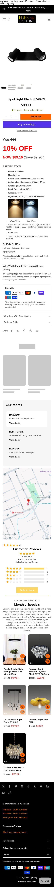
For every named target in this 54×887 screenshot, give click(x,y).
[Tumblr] (35, 786)
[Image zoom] (27, 56)
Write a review (27, 590)
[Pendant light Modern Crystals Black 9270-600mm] (39, 649)
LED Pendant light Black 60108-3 (13, 721)
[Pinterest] (16, 786)
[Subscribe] (47, 854)
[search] (9, 19)
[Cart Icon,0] (48, 19)
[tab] (4, 663)
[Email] (3, 793)
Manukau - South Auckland (15, 809)
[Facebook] (9, 786)
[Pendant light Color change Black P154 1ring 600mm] (14, 649)
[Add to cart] (47, 661)
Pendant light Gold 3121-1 (38, 721)
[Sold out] (22, 661)
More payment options (27, 130)
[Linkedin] (47, 786)
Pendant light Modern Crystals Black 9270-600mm (39, 671)
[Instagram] (22, 786)
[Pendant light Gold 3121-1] (39, 700)
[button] (35, 117)
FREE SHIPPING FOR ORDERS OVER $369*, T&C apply (28, 9)
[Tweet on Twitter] (18, 331)
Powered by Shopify (27, 881)
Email (6, 854)
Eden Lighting (30, 877)
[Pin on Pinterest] (24, 331)
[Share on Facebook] (11, 331)
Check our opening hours (14, 832)
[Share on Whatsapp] (31, 331)
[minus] (6, 116)
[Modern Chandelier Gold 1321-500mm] (14, 748)
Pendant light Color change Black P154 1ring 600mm (14, 671)
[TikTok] (28, 786)
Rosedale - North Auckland (15, 813)
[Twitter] (3, 786)
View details (14, 423)
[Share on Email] (37, 331)
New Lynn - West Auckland (15, 817)
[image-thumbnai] (3, 88)
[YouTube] (41, 786)
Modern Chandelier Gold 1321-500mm (13, 769)
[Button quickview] (22, 656)
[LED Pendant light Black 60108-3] (14, 700)
